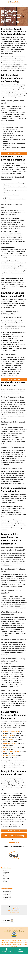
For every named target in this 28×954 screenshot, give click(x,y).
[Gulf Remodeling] (14, 2)
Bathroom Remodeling (9, 755)
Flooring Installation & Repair (11, 751)
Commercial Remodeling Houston (15, 944)
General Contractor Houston (16, 940)
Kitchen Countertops (8, 735)
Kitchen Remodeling (14, 909)
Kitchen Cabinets (7, 739)
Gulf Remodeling (5, 940)
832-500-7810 (14, 842)
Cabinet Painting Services (9, 743)
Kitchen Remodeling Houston (11, 731)
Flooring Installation (14, 912)
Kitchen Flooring (7, 747)
